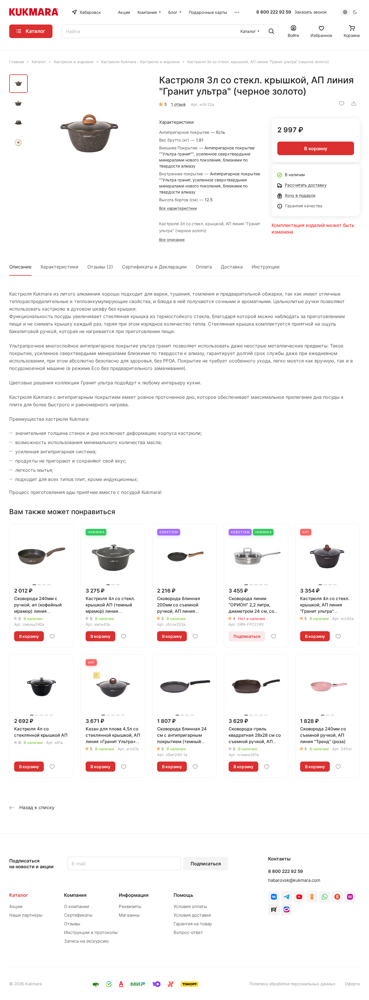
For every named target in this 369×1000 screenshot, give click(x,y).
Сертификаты (78, 915)
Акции (15, 906)
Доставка (232, 267)
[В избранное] (342, 103)
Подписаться (206, 863)
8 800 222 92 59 (273, 12)
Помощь (183, 895)
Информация (133, 895)
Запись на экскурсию (86, 941)
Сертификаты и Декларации (154, 267)
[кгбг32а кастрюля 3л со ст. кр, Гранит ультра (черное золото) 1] (89, 134)
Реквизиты (130, 906)
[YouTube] (299, 897)
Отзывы (72, 923)
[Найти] (271, 31)
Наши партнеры (25, 915)
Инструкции (266, 267)
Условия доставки (192, 915)
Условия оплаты (190, 906)
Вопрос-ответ (188, 932)
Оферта (352, 983)
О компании (76, 906)
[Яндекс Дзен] (337, 897)
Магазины (129, 915)
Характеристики (59, 267)
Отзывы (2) (100, 267)
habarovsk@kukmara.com (294, 880)
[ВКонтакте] (274, 897)
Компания (75, 895)
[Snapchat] (274, 909)
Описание (20, 267)
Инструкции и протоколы (91, 932)
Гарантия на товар (193, 923)
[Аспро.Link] (286, 909)
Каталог (18, 895)
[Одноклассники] (312, 897)
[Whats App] (324, 897)
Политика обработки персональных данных (292, 983)
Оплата (204, 267)
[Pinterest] (350, 897)
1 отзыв (178, 104)
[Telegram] (286, 897)
